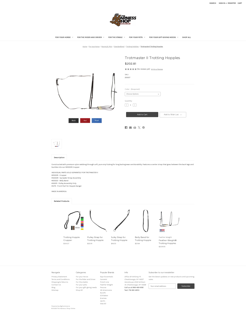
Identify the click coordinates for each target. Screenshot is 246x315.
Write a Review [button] (157, 69)
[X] (139, 127)
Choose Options (74, 223)
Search (212, 3)
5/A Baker (104, 295)
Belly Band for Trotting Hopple (143, 238)
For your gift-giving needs (162, 37)
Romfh (103, 293)
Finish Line (104, 282)
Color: (132, 89)
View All (103, 304)
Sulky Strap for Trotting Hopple (119, 238)
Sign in (222, 3)
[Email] (130, 127)
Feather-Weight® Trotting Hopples (168, 242)
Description (59, 157)
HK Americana (106, 290)
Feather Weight (106, 285)
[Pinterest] (143, 127)
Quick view (71, 218)
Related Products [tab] (61, 201)
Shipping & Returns (60, 282)
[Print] (135, 127)
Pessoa (103, 287)
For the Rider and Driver (89, 37)
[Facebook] (126, 127)
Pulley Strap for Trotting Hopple (95, 238)
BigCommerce (65, 306)
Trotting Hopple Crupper (71, 238)
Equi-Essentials (106, 277)
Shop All (186, 37)
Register (232, 3)
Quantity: (128, 101)
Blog (53, 287)
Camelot (103, 279)
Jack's (102, 301)
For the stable (115, 37)
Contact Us (56, 285)
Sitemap (55, 290)
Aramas (103, 298)
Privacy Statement (59, 277)
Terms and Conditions (61, 279)
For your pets (136, 37)
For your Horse (63, 37)
